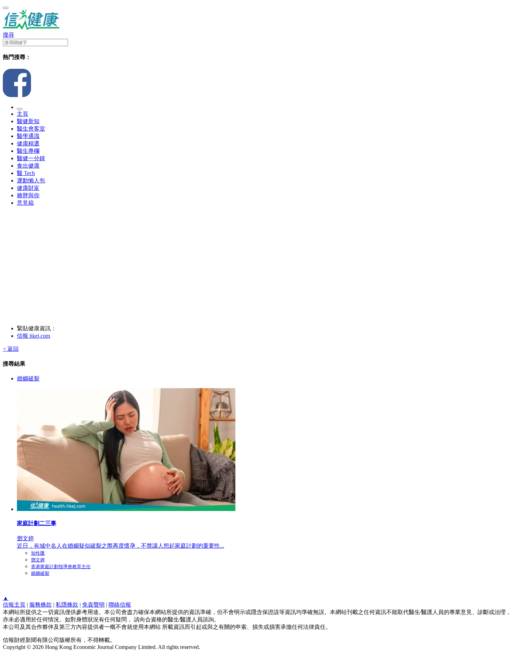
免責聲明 (93, 605)
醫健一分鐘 (31, 158)
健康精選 (28, 143)
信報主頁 (14, 605)
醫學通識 (28, 136)
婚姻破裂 (28, 378)
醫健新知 (28, 121)
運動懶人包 (31, 180)
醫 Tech (26, 173)
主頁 (22, 114)
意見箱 (25, 203)
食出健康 (28, 166)
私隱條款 (67, 605)
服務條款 (40, 605)
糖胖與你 (28, 195)
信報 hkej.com (33, 336)
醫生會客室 (31, 129)
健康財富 (28, 188)
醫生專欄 (28, 151)
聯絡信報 (120, 605)
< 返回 (11, 349)
